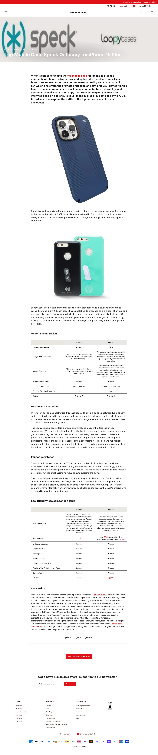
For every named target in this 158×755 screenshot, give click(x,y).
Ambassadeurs (81, 715)
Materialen (19, 721)
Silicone (122, 539)
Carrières (19, 715)
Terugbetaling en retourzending (56, 724)
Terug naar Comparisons (80, 656)
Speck (79, 578)
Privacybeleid (50, 718)
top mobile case (77, 75)
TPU (79, 538)
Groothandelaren (81, 712)
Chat (47, 709)
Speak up (49, 712)
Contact (48, 705)
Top (27, 49)
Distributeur (80, 709)
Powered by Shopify (79, 746)
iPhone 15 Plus (8, 49)
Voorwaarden (50, 727)
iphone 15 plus (100, 595)
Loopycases (111, 578)
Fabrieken (19, 718)
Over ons (19, 705)
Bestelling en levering (53, 721)
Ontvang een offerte (83, 705)
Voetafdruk (19, 709)
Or (24, 49)
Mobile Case (18, 49)
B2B (77, 718)
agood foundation (21, 712)
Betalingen (49, 715)
